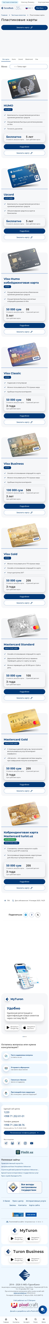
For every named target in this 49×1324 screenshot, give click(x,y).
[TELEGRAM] (6, 1143)
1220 (6, 1112)
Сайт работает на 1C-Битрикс (24, 1300)
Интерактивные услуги (36, 1201)
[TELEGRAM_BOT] (12, 1143)
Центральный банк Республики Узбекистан (16, 1166)
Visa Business (14, 463)
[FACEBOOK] (19, 1143)
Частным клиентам (10, 2)
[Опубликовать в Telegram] (25, 914)
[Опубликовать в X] (37, 914)
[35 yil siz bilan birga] (11, 8)
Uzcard (9, 194)
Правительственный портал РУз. (12, 1163)
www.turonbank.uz (20, 1293)
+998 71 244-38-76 (14, 1125)
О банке (6, 1201)
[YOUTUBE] (31, 1143)
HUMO (8, 105)
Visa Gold (10, 554)
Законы (12, 1205)
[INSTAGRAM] (25, 1143)
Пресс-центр (17, 1201)
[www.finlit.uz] (24, 1152)
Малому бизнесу (27, 2)
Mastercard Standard (19, 644)
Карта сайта (34, 1205)
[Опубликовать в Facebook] (31, 914)
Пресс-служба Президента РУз (11, 1176)
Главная (4, 15)
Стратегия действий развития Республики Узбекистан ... (20, 1170)
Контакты (22, 1205)
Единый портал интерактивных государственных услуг (20, 1173)
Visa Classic (12, 373)
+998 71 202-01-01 (14, 1116)
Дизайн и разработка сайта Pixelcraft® (24, 1311)
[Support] (43, 1309)
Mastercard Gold (16, 739)
